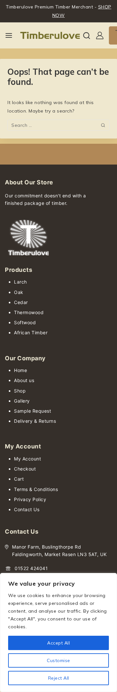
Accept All (58, 643)
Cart (19, 479)
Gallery (22, 401)
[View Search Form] (87, 36)
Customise (58, 660)
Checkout (25, 469)
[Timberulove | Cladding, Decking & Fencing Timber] (50, 35)
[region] (58, 632)
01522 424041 (31, 568)
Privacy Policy (30, 499)
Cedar (21, 302)
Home (20, 370)
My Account (27, 458)
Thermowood (29, 312)
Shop (20, 390)
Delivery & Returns (35, 421)
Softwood (25, 322)
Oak (18, 292)
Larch (20, 282)
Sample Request (32, 411)
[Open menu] (9, 35)
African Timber (30, 332)
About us (24, 380)
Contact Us (26, 509)
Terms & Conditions (36, 489)
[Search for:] (58, 125)
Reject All (58, 678)
